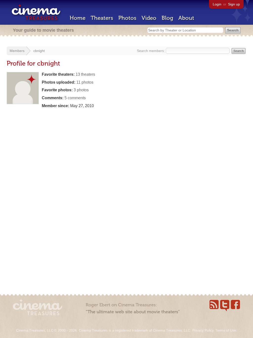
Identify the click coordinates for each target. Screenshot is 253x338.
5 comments (75, 98)
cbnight (39, 51)
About (186, 18)
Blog (167, 18)
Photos (127, 18)
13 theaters (85, 74)
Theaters (102, 18)
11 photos (84, 82)
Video (149, 18)
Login (217, 4)
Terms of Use (225, 330)
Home (77, 18)
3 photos (81, 90)
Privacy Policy (202, 330)
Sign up (234, 4)
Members (17, 51)
